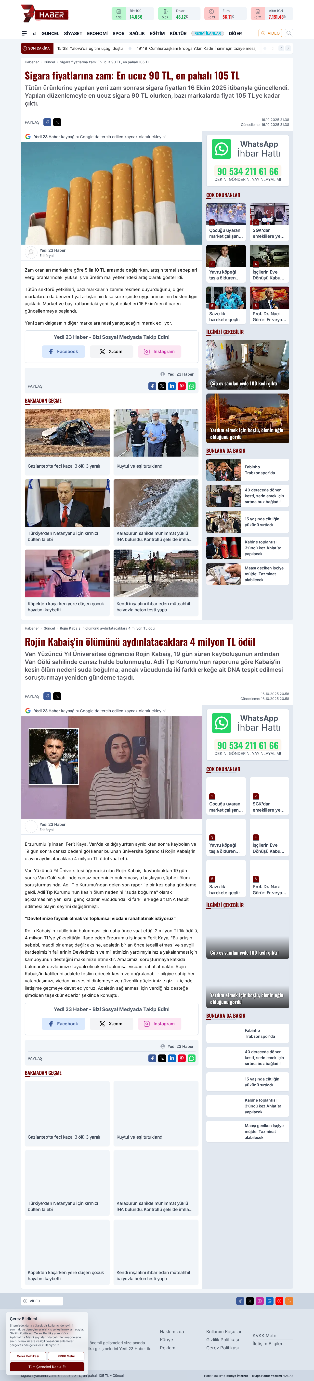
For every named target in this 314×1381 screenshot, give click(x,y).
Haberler (32, 62)
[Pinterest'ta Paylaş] (182, 386)
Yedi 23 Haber (52, 253)
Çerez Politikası (222, 1347)
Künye (166, 1339)
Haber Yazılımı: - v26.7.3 (248, 1376)
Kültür (178, 33)
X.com (115, 351)
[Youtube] (279, 1301)
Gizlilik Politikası (222, 1339)
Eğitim (157, 33)
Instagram (164, 351)
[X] (250, 1301)
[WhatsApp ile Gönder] (192, 386)
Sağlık (137, 33)
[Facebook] (240, 1301)
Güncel (50, 33)
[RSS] (289, 1301)
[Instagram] (260, 1301)
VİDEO (274, 33)
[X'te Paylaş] (57, 122)
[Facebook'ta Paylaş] (47, 122)
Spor (118, 33)
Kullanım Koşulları (224, 1331)
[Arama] (289, 33)
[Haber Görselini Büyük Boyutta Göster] (111, 193)
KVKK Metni (265, 1335)
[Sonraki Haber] (288, 48)
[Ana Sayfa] (35, 33)
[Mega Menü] (24, 33)
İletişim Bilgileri (268, 1343)
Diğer (235, 33)
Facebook (67, 351)
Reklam (167, 1347)
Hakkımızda (172, 1331)
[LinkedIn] (270, 1301)
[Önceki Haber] (281, 48)
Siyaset (73, 33)
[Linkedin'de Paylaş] (172, 386)
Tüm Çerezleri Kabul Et (47, 1367)
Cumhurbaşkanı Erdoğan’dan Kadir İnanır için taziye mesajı (142, 48)
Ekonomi (97, 33)
